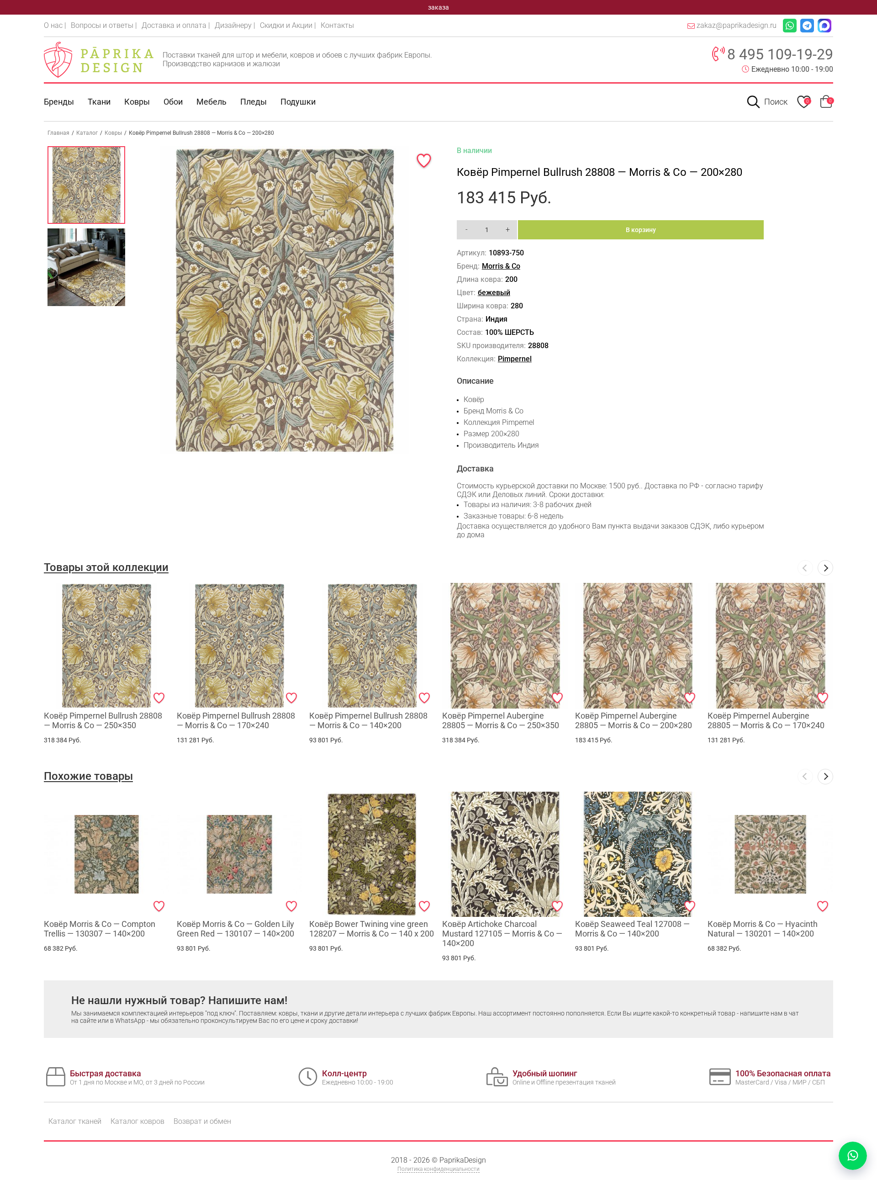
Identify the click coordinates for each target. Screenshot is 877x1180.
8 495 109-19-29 (780, 54)
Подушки (298, 101)
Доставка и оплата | (176, 25)
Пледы (253, 101)
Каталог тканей (74, 1121)
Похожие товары (88, 776)
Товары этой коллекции (106, 567)
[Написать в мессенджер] (853, 1156)
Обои (173, 101)
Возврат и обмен (202, 1121)
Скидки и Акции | (288, 25)
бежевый (494, 292)
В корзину (641, 229)
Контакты (337, 25)
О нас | (55, 25)
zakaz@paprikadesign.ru (737, 25)
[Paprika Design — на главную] (98, 59)
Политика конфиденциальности (438, 1169)
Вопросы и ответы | (104, 25)
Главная (58, 133)
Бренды (59, 101)
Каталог (87, 133)
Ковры (137, 101)
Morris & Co (501, 266)
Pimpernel (515, 359)
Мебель (211, 101)
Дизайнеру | (235, 25)
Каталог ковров (137, 1121)
